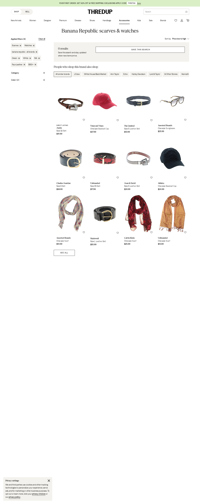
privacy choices (38, 494)
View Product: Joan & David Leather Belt (138, 165)
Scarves (15, 45)
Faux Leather (17, 64)
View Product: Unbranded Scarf (172, 220)
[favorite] (84, 120)
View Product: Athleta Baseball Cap (172, 165)
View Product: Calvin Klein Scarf (138, 220)
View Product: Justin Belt (70, 108)
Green (14, 58)
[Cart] (187, 20)
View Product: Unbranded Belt (104, 165)
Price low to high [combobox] (179, 39)
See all (64, 253)
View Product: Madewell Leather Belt (104, 220)
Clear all (42, 39)
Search (148, 12)
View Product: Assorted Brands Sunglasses (172, 108)
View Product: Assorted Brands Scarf (70, 220)
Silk (35, 58)
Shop (16, 12)
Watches (28, 45)
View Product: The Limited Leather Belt (138, 108)
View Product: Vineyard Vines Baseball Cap (104, 108)
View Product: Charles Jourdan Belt (70, 165)
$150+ (30, 64)
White (25, 58)
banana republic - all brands (23, 52)
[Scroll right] (185, 74)
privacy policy (14, 497)
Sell (27, 12)
